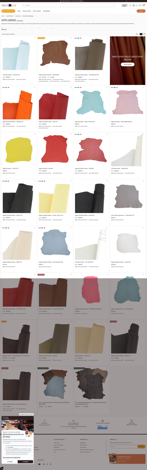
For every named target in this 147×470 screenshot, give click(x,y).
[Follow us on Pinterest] (50, 464)
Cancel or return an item (59, 449)
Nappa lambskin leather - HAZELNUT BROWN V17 (51, 309)
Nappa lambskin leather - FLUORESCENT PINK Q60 (88, 309)
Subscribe (141, 446)
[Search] (24, 5)
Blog (141, 11)
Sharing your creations (33, 447)
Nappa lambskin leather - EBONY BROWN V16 (14, 404)
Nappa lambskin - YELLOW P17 (11, 168)
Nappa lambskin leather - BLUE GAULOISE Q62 (51, 262)
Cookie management (85, 452)
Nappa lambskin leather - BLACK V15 (120, 356)
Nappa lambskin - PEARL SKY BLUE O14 (85, 121)
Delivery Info (56, 447)
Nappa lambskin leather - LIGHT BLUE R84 (122, 309)
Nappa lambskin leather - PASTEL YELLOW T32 (51, 215)
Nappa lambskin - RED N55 (46, 168)
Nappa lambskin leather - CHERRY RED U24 (14, 309)
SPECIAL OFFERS (27, 11)
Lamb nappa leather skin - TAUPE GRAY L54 (122, 215)
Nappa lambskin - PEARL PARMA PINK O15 (121, 121)
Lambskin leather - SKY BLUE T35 (11, 75)
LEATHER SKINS (10, 16)
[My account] (137, 5)
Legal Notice (83, 442)
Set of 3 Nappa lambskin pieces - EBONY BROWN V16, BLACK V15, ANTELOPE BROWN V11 (90, 403)
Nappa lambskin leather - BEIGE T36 (12, 262)
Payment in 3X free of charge (86, 449)
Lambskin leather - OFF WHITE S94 (84, 262)
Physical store (31, 452)
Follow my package (58, 445)
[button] (130, 6)
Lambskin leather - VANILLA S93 (119, 168)
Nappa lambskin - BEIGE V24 (82, 356)
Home (3, 16)
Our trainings (31, 442)
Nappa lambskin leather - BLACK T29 (12, 215)
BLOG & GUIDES (37, 11)
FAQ (55, 452)
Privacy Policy (83, 447)
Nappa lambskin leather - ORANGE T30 (13, 121)
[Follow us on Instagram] (43, 464)
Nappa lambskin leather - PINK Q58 (84, 168)
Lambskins (17, 16)
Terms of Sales (83, 445)
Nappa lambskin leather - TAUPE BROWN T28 (87, 75)
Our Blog (30, 445)
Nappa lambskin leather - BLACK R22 (84, 215)
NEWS (19, 11)
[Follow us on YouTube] (39, 464)
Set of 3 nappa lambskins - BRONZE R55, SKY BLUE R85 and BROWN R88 (54, 403)
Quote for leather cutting (33, 449)
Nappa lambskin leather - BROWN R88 (49, 75)
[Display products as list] (144, 34)
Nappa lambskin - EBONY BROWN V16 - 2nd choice (16, 356)
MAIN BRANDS (46, 11)
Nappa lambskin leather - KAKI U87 (48, 356)
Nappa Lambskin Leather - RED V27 (48, 121)
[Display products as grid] (141, 34)
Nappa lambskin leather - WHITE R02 (120, 262)
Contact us (56, 442)
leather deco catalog (124, 457)
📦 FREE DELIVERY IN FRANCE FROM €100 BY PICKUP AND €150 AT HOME (72, 1)
